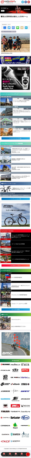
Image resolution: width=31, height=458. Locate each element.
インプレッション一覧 (15, 198)
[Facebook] (13, 27)
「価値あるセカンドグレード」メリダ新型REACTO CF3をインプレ (21, 189)
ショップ (16, 455)
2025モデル (15, 195)
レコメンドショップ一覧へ (15, 138)
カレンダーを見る (16, 309)
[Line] (17, 27)
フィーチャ (10, 455)
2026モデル (5, 195)
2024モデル (25, 195)
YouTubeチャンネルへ (15, 265)
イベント (22, 455)
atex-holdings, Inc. (14, 448)
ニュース (4, 455)
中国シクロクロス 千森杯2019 (9, 31)
